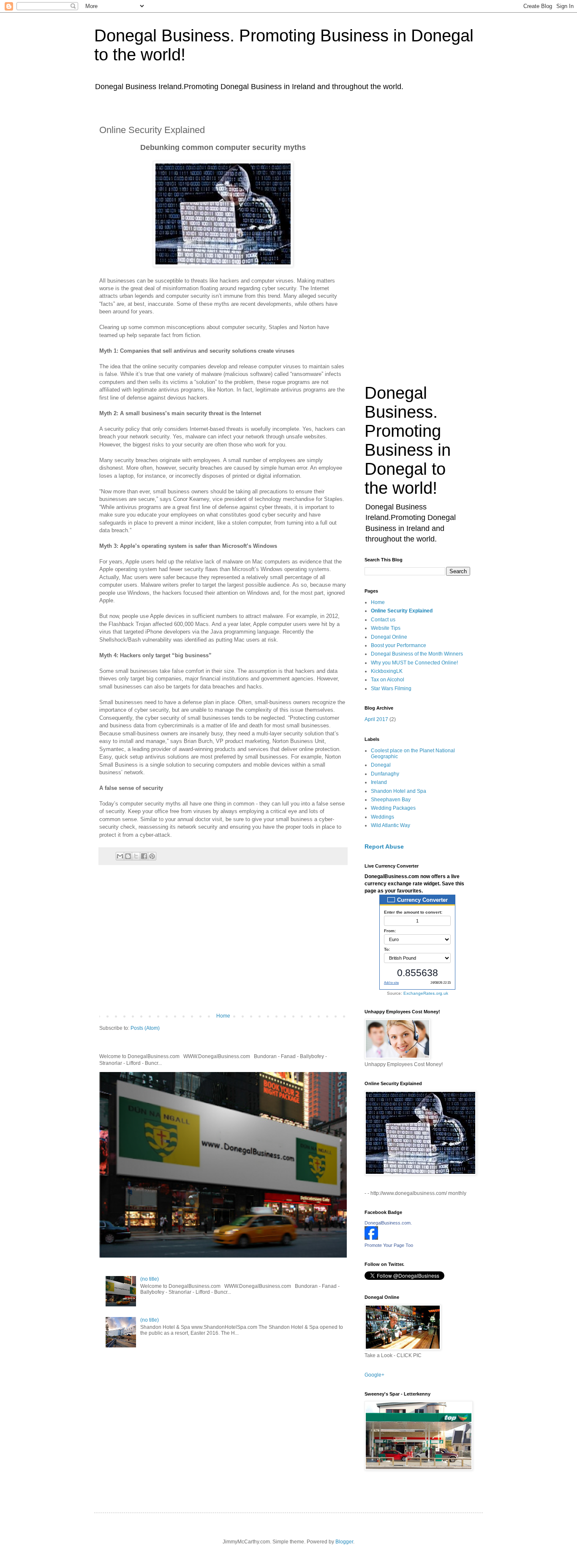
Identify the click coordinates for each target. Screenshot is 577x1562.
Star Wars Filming (391, 688)
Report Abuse (384, 846)
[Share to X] (136, 856)
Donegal (381, 765)
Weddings (382, 817)
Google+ (374, 1375)
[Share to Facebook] (144, 856)
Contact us (383, 620)
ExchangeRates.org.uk (425, 993)
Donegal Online (389, 637)
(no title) (149, 1279)
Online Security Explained (402, 611)
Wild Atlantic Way (390, 825)
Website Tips (385, 628)
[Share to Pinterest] (152, 856)
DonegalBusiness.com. (388, 1222)
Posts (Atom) (145, 1028)
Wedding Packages (393, 808)
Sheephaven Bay (391, 800)
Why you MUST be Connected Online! (414, 663)
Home (223, 1016)
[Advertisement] (223, 943)
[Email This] (120, 856)
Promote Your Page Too (389, 1245)
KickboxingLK (387, 671)
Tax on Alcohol (387, 680)
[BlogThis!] (128, 856)
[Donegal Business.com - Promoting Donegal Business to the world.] (371, 1238)
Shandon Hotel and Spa (398, 791)
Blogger (344, 1542)
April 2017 (376, 719)
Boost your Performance (398, 645)
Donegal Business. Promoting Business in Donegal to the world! (408, 440)
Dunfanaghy (385, 774)
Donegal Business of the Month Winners (417, 654)
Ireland (379, 782)
